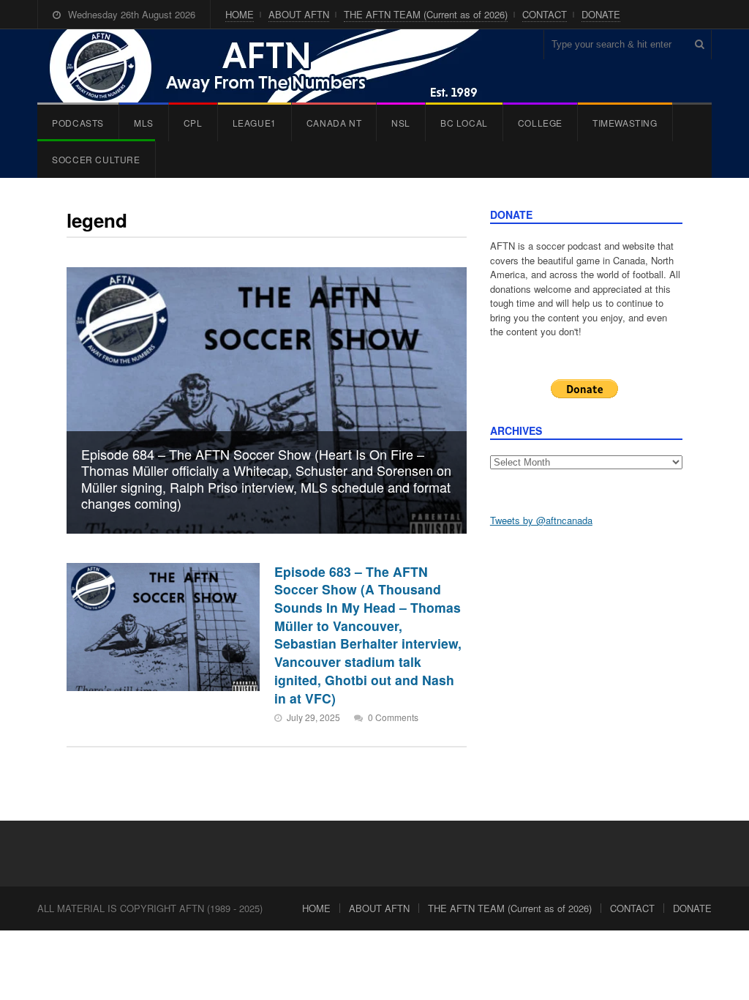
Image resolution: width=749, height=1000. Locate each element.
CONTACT (544, 14)
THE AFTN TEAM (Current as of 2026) (426, 14)
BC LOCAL (464, 122)
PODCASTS (78, 122)
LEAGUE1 (254, 122)
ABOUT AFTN (298, 14)
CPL (193, 122)
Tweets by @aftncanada (541, 520)
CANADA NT (333, 122)
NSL (400, 122)
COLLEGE (540, 122)
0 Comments (393, 717)
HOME (239, 14)
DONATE (600, 14)
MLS (144, 122)
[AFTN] (279, 65)
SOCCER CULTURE (96, 159)
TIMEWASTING (625, 122)
